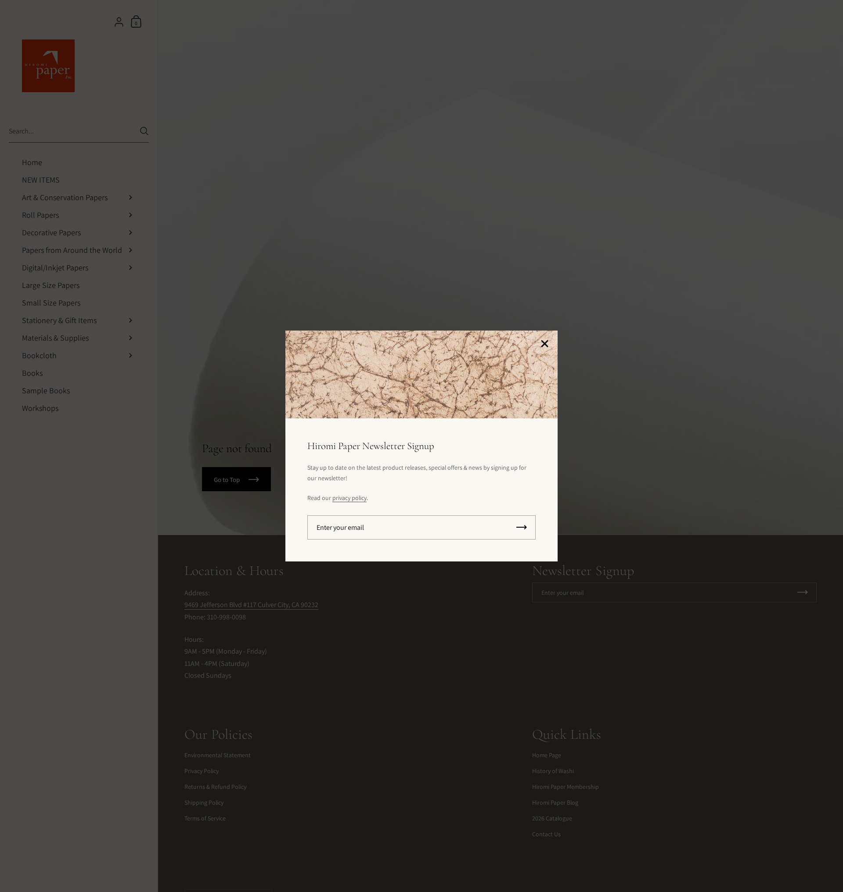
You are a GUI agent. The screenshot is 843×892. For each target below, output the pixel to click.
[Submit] (521, 527)
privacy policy (349, 498)
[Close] (544, 344)
